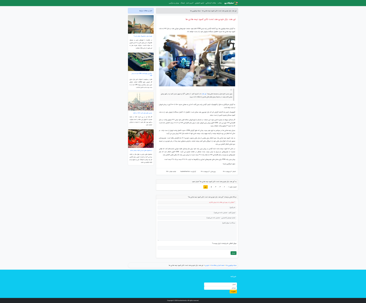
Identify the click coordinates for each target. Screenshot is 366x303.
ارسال (233, 253)
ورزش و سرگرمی (174, 3)
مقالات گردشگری (211, 3)
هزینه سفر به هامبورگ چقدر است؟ (143, 36)
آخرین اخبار (189, 3)
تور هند (204, 94)
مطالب (220, 3)
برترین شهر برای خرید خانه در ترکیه (142, 113)
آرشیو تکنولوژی (199, 3)
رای (206, 187)
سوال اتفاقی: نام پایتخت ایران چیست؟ (224, 243)
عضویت (233, 291)
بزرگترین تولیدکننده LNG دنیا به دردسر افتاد (142, 75)
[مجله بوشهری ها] (231, 3)
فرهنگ (182, 3)
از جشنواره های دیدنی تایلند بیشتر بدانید (141, 150)
